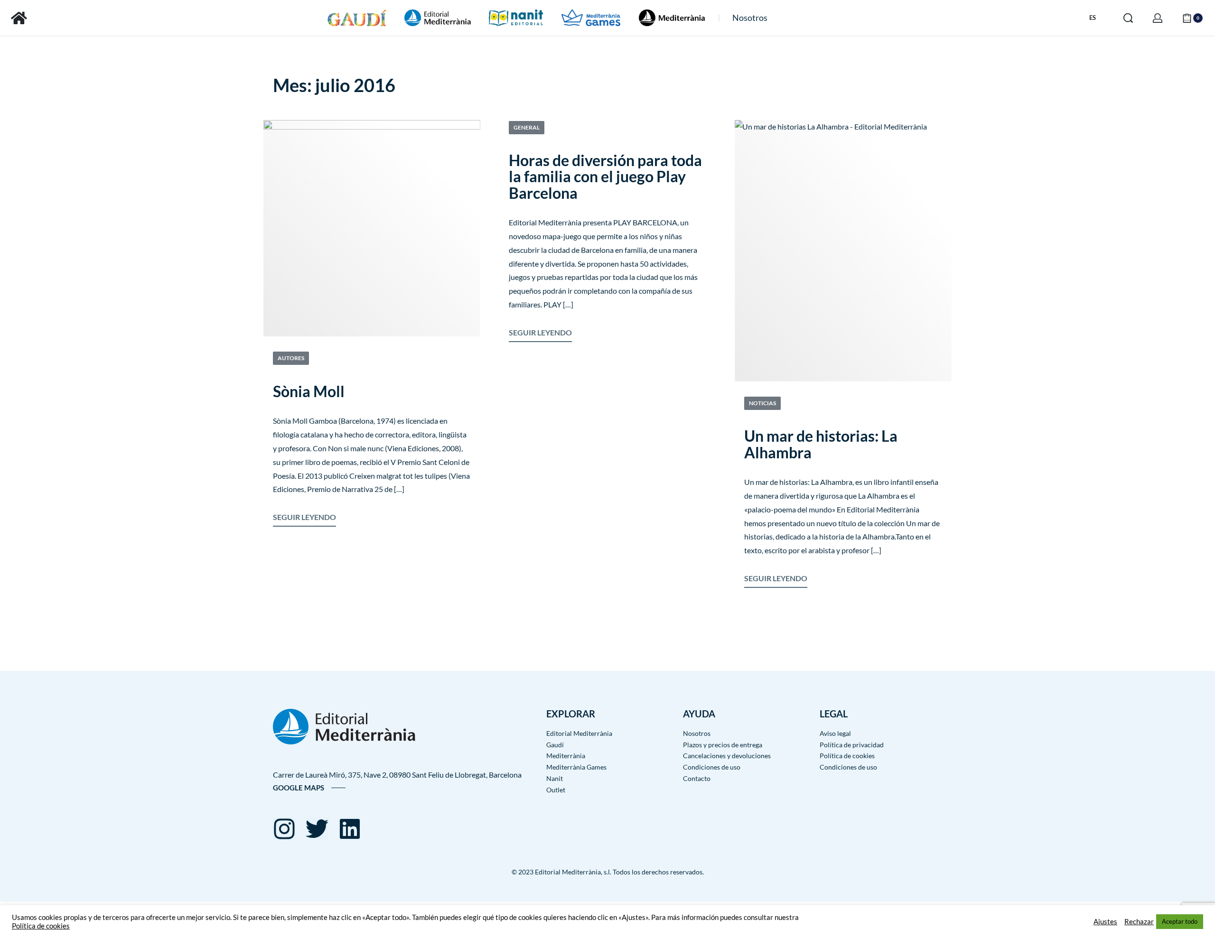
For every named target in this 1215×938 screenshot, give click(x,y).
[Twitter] (317, 828)
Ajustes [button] (1105, 922)
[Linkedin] (349, 828)
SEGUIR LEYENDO (304, 516)
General (527, 127)
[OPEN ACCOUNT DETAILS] (1157, 18)
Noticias (762, 403)
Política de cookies (41, 926)
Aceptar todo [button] (1179, 921)
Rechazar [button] (1139, 922)
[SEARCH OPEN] (1128, 18)
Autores (291, 358)
